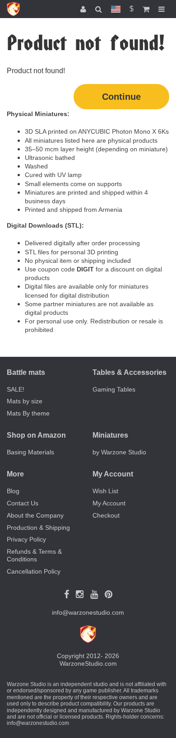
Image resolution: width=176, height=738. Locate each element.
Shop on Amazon (36, 435)
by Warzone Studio (119, 452)
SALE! (15, 389)
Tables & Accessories (130, 372)
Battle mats (26, 372)
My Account (109, 503)
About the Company (35, 515)
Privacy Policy (26, 539)
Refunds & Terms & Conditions (34, 555)
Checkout (106, 515)
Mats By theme (28, 413)
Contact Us (22, 503)
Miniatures (110, 435)
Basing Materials (30, 452)
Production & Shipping (38, 527)
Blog (13, 491)
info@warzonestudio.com (88, 612)
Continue (121, 97)
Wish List (105, 491)
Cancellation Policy (33, 571)
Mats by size (24, 401)
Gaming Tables (114, 389)
